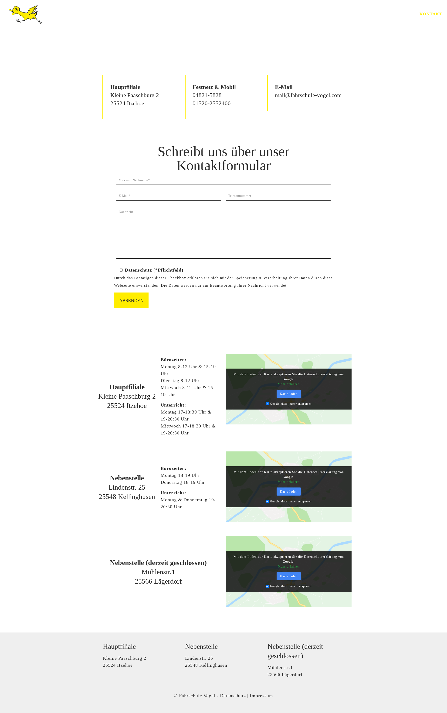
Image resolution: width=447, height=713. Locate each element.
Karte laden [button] (289, 394)
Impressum (261, 695)
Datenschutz (233, 695)
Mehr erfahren (289, 384)
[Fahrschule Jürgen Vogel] (24, 14)
